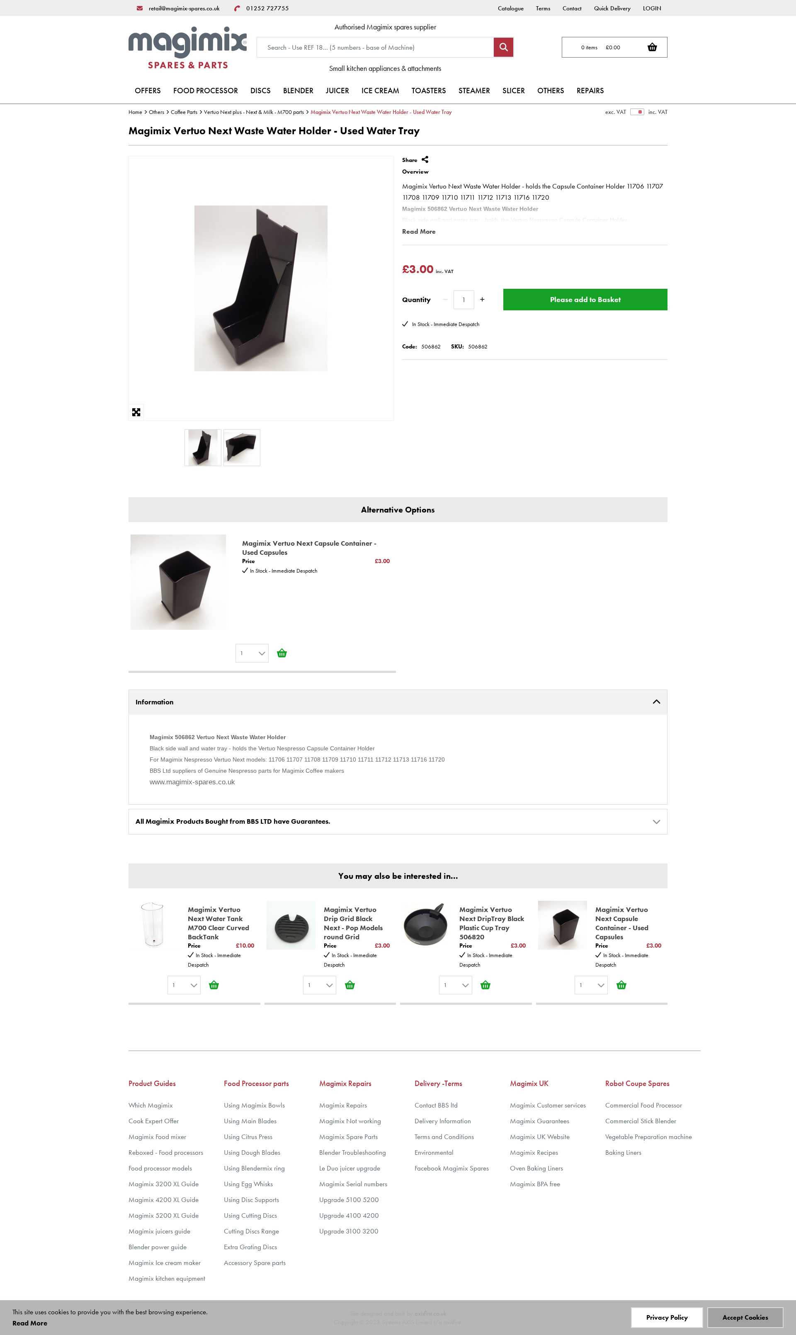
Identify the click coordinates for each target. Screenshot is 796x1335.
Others (156, 112)
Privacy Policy (667, 1317)
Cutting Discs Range (251, 1231)
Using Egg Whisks (248, 1183)
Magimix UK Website (540, 1136)
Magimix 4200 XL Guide (164, 1199)
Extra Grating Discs (250, 1246)
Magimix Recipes (534, 1152)
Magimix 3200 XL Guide (164, 1183)
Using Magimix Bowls (254, 1105)
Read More (419, 231)
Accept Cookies (745, 1317)
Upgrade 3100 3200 (349, 1231)
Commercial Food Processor (643, 1105)
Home (135, 112)
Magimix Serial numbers (353, 1183)
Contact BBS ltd (436, 1105)
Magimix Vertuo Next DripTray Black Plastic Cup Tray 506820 (491, 923)
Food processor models (160, 1168)
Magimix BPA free (535, 1183)
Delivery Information (443, 1121)
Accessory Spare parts (255, 1262)
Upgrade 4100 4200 (349, 1215)
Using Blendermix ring (254, 1168)
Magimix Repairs (343, 1105)
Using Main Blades (250, 1121)
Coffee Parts (184, 112)
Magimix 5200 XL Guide (164, 1215)
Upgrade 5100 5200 (349, 1199)
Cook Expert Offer (154, 1121)
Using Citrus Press (248, 1136)
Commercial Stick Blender (640, 1121)
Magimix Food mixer (157, 1136)
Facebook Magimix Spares (452, 1168)
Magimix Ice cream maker (165, 1262)
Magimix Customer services (548, 1105)
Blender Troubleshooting (352, 1152)
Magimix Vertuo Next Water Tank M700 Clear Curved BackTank (218, 923)
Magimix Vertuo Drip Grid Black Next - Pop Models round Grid (353, 923)
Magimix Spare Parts (348, 1136)
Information (155, 701)
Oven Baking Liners (536, 1168)
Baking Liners (623, 1152)
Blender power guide (158, 1246)
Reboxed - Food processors (166, 1152)
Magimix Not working (350, 1121)
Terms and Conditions (444, 1136)
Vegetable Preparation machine (648, 1136)
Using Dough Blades (252, 1152)
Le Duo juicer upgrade (349, 1168)
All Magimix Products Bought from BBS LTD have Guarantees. (233, 821)
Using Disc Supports (251, 1199)
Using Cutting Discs (250, 1215)
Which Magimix (151, 1105)
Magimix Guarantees (539, 1121)
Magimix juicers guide (159, 1231)
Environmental (434, 1152)
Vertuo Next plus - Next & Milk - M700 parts (254, 112)
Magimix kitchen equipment (167, 1278)
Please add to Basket (585, 299)
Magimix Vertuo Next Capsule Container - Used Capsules (309, 548)
